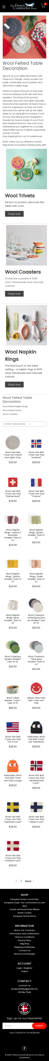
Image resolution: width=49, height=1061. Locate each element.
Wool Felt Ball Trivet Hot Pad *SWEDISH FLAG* (13, 819)
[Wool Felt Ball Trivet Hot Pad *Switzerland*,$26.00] (12, 481)
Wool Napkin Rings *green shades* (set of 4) (36, 534)
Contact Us (24, 950)
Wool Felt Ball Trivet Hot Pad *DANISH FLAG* (12, 858)
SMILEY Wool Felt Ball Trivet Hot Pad (36, 700)
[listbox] (21, 424)
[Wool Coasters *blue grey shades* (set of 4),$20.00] (36, 647)
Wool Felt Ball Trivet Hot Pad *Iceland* (36, 455)
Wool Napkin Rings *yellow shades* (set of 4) (12, 577)
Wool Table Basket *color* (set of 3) (13, 700)
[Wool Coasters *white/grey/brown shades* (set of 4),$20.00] (36, 605)
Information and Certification (24, 933)
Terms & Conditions (25, 937)
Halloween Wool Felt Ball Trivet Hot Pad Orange (13, 778)
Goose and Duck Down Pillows (24, 909)
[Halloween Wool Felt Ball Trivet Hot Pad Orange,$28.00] (12, 766)
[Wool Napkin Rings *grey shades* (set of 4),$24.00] (12, 605)
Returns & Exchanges (24, 953)
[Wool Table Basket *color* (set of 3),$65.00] (12, 688)
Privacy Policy (24, 940)
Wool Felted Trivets (12, 410)
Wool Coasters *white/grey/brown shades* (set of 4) (36, 619)
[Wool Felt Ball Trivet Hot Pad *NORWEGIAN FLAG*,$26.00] (36, 766)
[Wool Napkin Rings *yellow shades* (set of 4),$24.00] (12, 564)
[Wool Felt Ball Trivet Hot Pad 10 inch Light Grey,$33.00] (12, 442)
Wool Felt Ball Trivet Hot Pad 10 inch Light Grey (13, 455)
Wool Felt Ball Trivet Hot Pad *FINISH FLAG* (36, 819)
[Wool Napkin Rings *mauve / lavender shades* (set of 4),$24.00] (12, 520)
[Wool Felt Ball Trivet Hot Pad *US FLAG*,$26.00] (12, 727)
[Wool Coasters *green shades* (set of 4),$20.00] (12, 647)
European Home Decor (24, 916)
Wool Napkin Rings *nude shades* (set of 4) (36, 577)
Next (28, 881)
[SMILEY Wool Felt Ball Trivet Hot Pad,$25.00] (36, 688)
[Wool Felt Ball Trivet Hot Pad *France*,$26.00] (36, 481)
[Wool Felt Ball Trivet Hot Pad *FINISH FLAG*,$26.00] (36, 807)
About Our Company (24, 930)
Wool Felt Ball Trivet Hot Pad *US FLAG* (13, 739)
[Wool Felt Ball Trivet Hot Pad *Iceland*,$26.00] (36, 442)
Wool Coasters (10, 414)
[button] (14, 214)
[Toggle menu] (3, 7)
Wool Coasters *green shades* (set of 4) (13, 659)
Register (28, 968)
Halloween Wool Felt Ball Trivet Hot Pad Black (36, 739)
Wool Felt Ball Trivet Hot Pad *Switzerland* (13, 494)
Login (19, 968)
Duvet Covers (24, 912)
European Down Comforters (24, 899)
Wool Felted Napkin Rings (15, 406)
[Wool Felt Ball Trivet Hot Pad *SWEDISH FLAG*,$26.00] (12, 807)
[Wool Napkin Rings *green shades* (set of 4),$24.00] (36, 520)
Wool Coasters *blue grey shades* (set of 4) (36, 660)
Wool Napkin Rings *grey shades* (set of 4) (12, 619)
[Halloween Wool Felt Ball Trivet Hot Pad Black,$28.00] (36, 727)
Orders (24, 971)
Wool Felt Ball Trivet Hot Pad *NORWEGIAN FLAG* (36, 779)
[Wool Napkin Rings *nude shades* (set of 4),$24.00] (36, 564)
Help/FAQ (24, 943)
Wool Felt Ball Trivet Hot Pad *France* (36, 494)
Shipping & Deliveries (24, 947)
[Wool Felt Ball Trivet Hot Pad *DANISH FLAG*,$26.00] (12, 846)
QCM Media (24, 1057)
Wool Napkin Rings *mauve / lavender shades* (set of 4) (12, 535)
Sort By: (7, 424)
